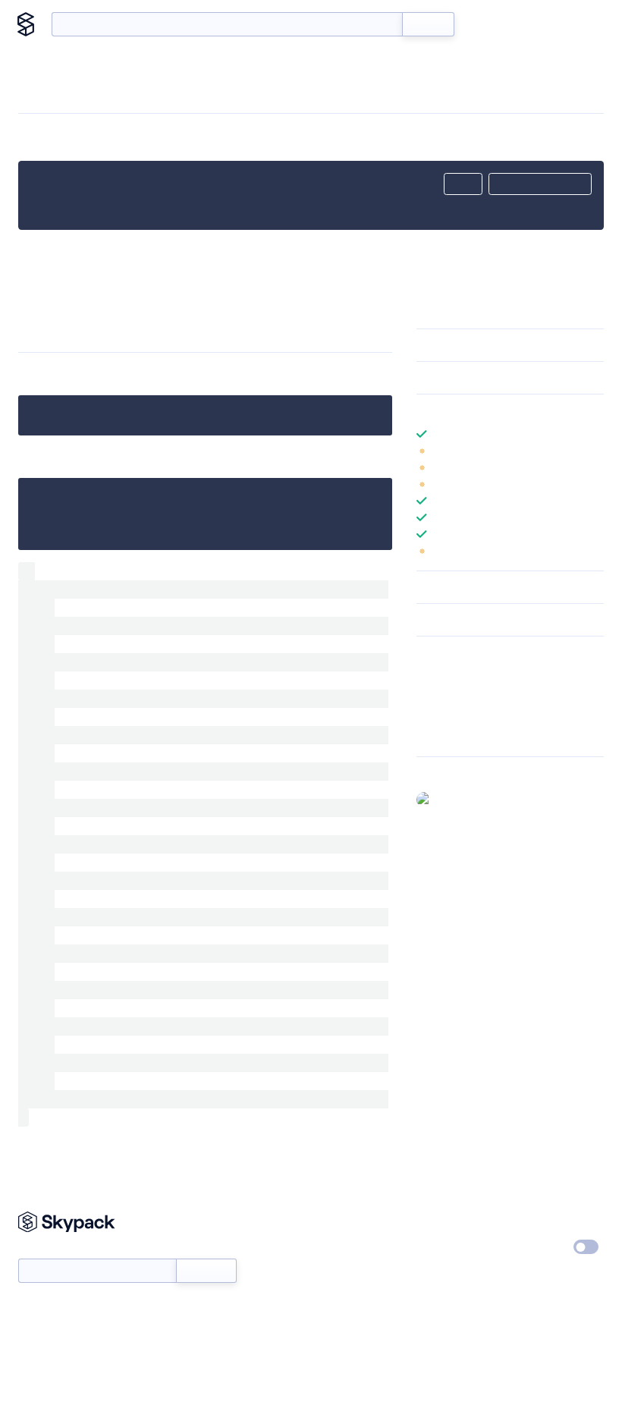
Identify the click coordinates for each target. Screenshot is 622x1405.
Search (428, 24)
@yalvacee (463, 799)
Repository (441, 734)
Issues (430, 714)
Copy (463, 184)
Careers (434, 1248)
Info (594, 451)
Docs (489, 24)
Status (332, 1248)
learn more (525, 410)
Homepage (442, 695)
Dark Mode (540, 1247)
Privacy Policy (548, 1220)
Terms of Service (455, 1276)
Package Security (456, 675)
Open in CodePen (540, 184)
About (578, 24)
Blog (532, 24)
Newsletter (43, 1250)
